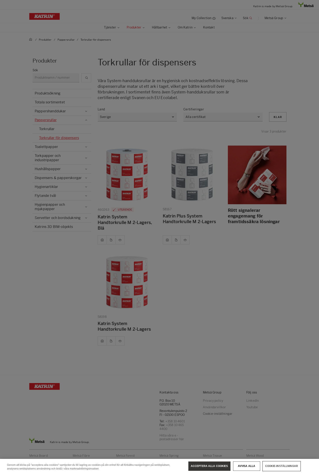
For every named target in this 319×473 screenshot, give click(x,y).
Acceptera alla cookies (209, 466)
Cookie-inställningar (281, 466)
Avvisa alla (246, 466)
